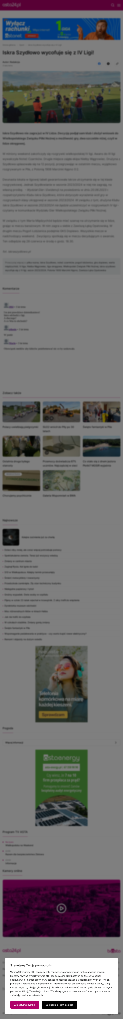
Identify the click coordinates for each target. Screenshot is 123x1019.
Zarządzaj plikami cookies (59, 1004)
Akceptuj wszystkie (24, 1004)
